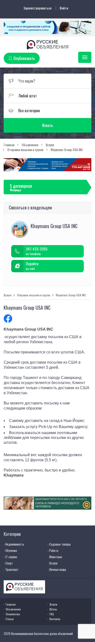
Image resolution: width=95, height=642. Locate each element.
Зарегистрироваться (37, 8)
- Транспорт (11, 569)
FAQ (51, 614)
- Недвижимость (14, 544)
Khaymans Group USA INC (71, 295)
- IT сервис (10, 557)
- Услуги (52, 563)
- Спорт (8, 563)
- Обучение (10, 550)
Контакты (54, 619)
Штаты (53, 609)
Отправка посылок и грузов (33, 295)
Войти (64, 8)
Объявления (13, 609)
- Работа (53, 550)
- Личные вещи (57, 569)
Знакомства (13, 614)
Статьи (10, 619)
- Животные (55, 557)
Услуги (7, 295)
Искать (47, 125)
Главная (11, 604)
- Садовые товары (59, 544)
